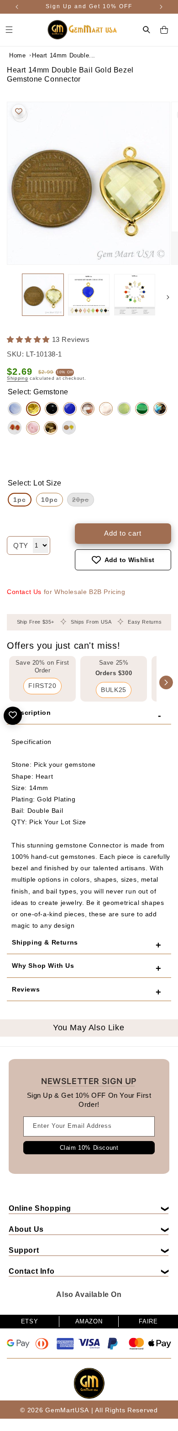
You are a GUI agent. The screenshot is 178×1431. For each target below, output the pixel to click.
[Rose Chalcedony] (33, 427)
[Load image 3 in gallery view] (134, 294)
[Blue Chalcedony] (70, 408)
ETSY (29, 1321)
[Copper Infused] (87, 408)
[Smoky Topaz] (51, 427)
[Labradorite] (160, 408)
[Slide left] (10, 297)
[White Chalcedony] (14, 408)
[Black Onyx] (51, 408)
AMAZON (89, 1321)
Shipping (17, 378)
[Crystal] (106, 408)
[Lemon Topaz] (33, 409)
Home (17, 55)
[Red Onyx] (14, 427)
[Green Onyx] (142, 408)
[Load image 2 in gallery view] (88, 294)
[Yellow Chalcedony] (69, 427)
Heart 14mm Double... (55, 55)
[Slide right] (168, 297)
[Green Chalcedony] (124, 408)
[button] (146, 30)
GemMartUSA (67, 1410)
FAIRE (148, 1321)
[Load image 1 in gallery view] (42, 294)
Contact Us (24, 591)
